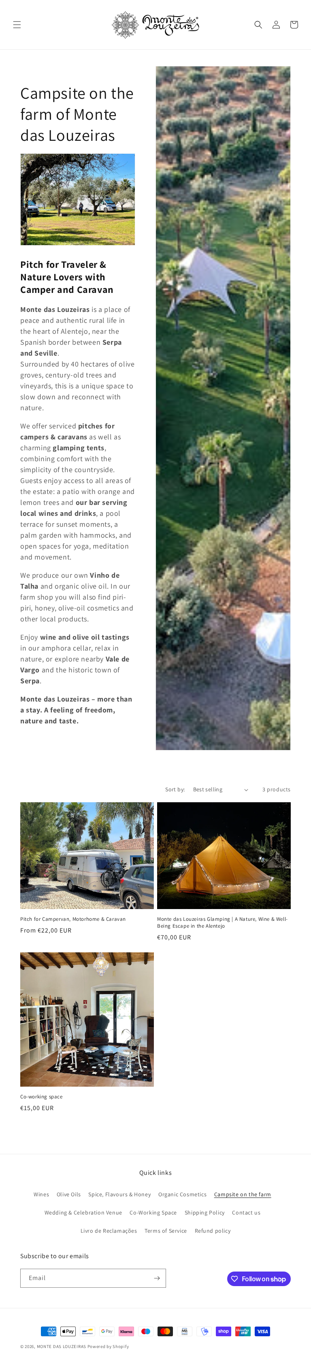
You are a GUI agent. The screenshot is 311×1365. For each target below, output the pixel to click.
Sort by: (175, 789)
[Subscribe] (157, 1278)
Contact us (246, 1212)
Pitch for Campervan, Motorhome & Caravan (73, 919)
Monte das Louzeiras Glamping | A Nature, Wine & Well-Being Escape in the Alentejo (222, 922)
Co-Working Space (153, 1212)
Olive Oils (69, 1194)
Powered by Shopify (108, 1346)
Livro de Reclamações (109, 1230)
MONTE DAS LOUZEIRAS (61, 1346)
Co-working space (41, 1097)
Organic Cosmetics (182, 1194)
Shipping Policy (205, 1212)
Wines (41, 1194)
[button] (17, 25)
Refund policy (213, 1230)
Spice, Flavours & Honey (119, 1194)
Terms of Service (166, 1230)
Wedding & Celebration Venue (83, 1212)
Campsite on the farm (242, 1194)
